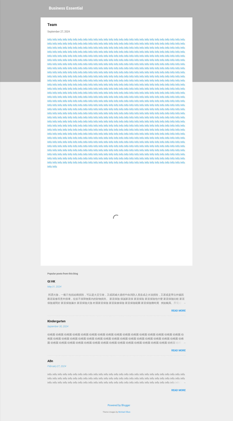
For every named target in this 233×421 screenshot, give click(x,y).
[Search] (190, 9)
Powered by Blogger (118, 405)
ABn (50, 361)
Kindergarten (56, 321)
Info (49, 39)
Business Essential (66, 8)
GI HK (51, 281)
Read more (178, 310)
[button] (183, 25)
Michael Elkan (124, 412)
